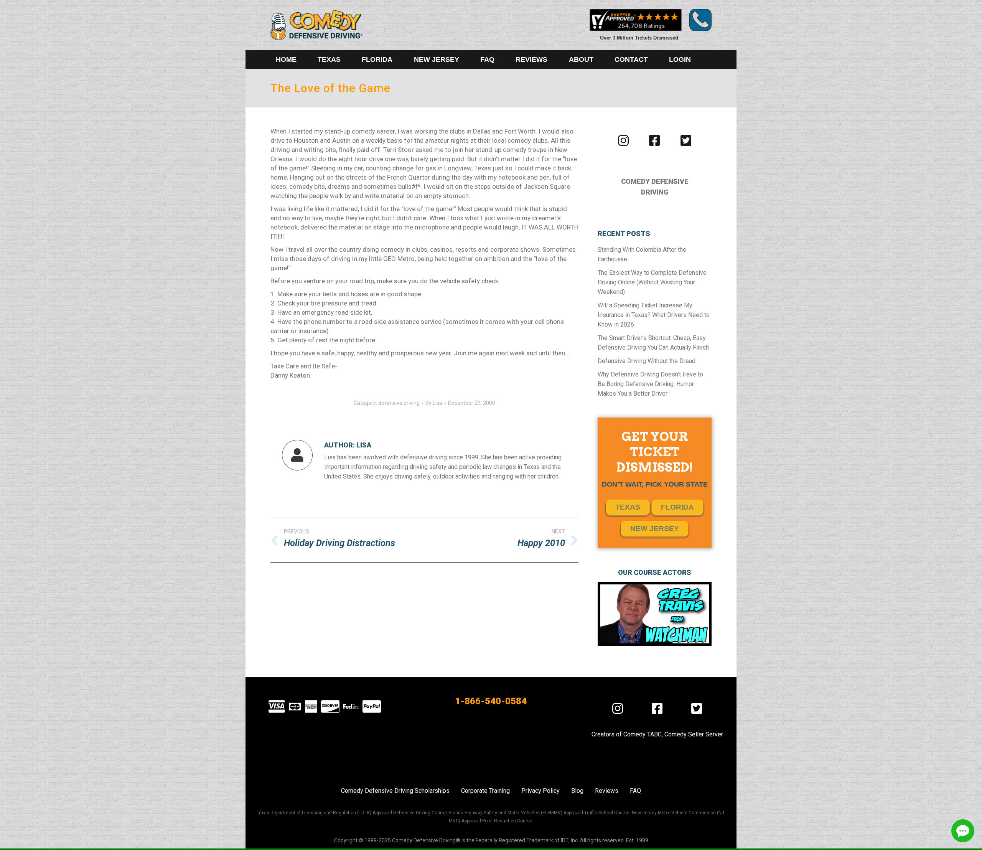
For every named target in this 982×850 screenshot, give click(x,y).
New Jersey (654, 529)
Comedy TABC (642, 734)
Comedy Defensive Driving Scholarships (395, 790)
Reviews (606, 790)
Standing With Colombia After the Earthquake (642, 254)
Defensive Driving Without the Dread (646, 361)
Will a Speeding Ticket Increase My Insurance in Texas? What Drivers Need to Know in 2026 (654, 315)
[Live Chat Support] (962, 830)
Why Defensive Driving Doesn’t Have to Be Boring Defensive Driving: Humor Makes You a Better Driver (650, 384)
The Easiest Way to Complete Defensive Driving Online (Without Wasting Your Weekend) (652, 282)
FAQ (635, 790)
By (433, 403)
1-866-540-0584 (491, 701)
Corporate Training (485, 790)
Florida (677, 507)
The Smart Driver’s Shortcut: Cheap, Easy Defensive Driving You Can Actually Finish (653, 342)
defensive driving (399, 403)
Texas (627, 507)
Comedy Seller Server (693, 734)
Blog (577, 790)
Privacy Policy (540, 790)
